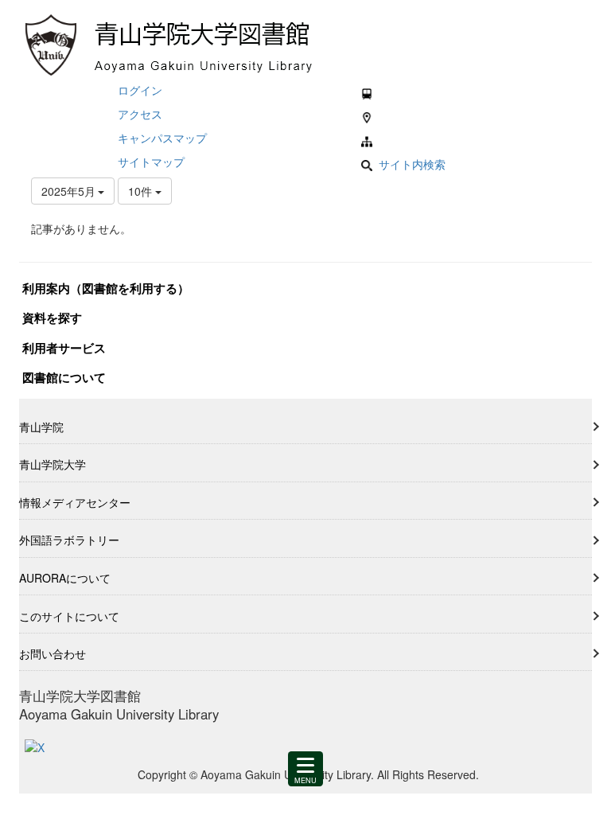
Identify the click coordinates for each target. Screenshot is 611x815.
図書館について (64, 377)
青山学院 (41, 427)
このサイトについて (69, 616)
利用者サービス (64, 348)
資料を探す (52, 317)
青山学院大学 (52, 464)
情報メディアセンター (74, 502)
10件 (141, 191)
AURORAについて (65, 578)
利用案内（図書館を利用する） (105, 288)
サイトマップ (151, 162)
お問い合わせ (52, 653)
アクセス (140, 114)
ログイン (140, 90)
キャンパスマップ (162, 138)
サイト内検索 (412, 164)
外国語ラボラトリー (69, 540)
